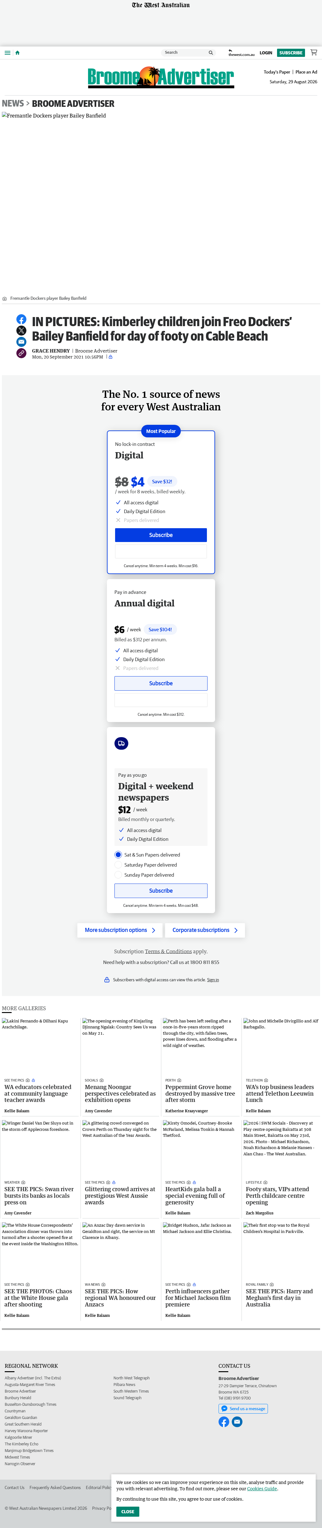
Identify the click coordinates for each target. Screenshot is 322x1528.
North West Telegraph (132, 1378)
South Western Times (131, 1391)
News (13, 103)
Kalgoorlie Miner (18, 1437)
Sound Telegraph (128, 1397)
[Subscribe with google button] (161, 551)
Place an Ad (306, 72)
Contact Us (15, 1487)
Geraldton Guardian (21, 1417)
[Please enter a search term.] (211, 53)
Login (266, 52)
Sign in (213, 979)
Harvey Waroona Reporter (26, 1430)
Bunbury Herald (18, 1397)
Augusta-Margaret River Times (30, 1384)
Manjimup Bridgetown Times (29, 1450)
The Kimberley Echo (21, 1444)
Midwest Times (17, 1457)
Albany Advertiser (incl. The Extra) (33, 1378)
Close (127, 1511)
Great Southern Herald (23, 1424)
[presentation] (118, 854)
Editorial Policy (99, 1487)
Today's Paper (277, 72)
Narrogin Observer (20, 1463)
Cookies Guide (262, 1488)
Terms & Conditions (168, 951)
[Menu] (7, 53)
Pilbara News (124, 1384)
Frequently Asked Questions (55, 1487)
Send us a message (247, 1408)
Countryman (15, 1411)
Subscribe (291, 52)
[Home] (17, 53)
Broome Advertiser (73, 103)
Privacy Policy (104, 1508)
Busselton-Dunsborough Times (30, 1404)
